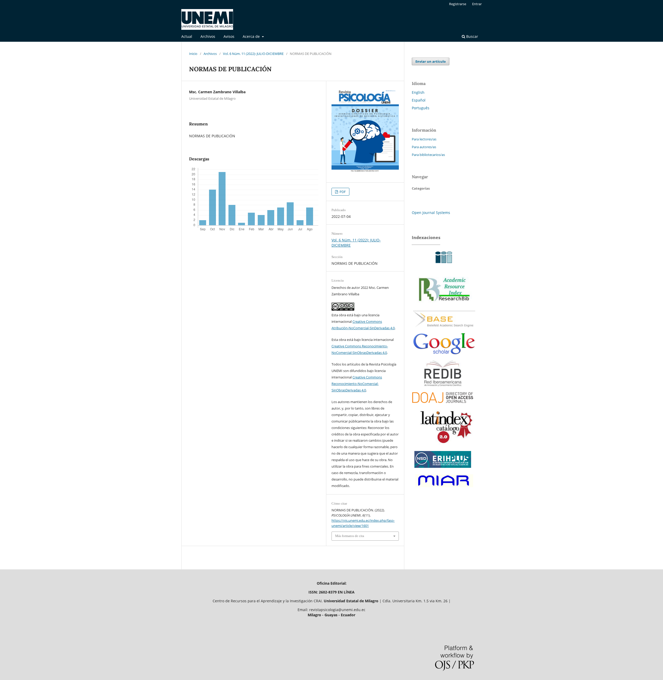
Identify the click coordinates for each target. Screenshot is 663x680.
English (418, 92)
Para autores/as (424, 147)
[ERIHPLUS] (443, 469)
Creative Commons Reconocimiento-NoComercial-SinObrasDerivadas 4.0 (357, 383)
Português (420, 107)
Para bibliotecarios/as (428, 154)
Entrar (477, 4)
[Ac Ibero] (442, 265)
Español (419, 100)
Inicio (193, 53)
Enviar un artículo (430, 61)
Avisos (229, 36)
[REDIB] (443, 385)
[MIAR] (443, 488)
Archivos (207, 36)
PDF (342, 191)
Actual (186, 36)
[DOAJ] (443, 405)
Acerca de (252, 36)
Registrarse (457, 4)
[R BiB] (444, 306)
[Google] (444, 357)
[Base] (444, 329)
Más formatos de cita (349, 536)
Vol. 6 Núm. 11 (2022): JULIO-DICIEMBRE (253, 53)
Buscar (471, 36)
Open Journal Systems (431, 212)
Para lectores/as (424, 139)
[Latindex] (444, 445)
